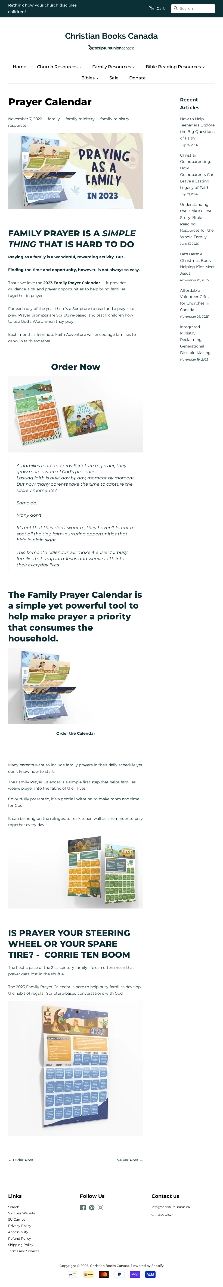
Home (19, 66)
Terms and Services (23, 1251)
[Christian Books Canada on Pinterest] (92, 1209)
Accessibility (18, 1232)
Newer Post (127, 1160)
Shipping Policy (20, 1245)
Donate (137, 77)
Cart (161, 8)
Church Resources (58, 66)
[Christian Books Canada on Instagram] (100, 1209)
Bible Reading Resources (174, 66)
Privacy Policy (19, 1226)
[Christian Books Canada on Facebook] (83, 1209)
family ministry (80, 118)
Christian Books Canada (109, 1266)
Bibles (88, 77)
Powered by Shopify (147, 1266)
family (54, 118)
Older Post (23, 1160)
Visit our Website (21, 1213)
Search (13, 1207)
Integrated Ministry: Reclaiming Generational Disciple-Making (195, 339)
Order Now (75, 367)
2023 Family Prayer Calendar (44, 986)
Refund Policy (19, 1238)
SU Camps (16, 1219)
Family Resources (112, 66)
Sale (114, 77)
